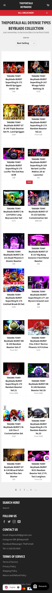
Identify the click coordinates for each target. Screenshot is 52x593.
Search (6, 508)
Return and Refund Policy (14, 575)
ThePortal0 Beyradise (26, 5)
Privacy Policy (9, 566)
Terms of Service (10, 562)
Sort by (26, 38)
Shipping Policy (10, 571)
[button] (46, 459)
